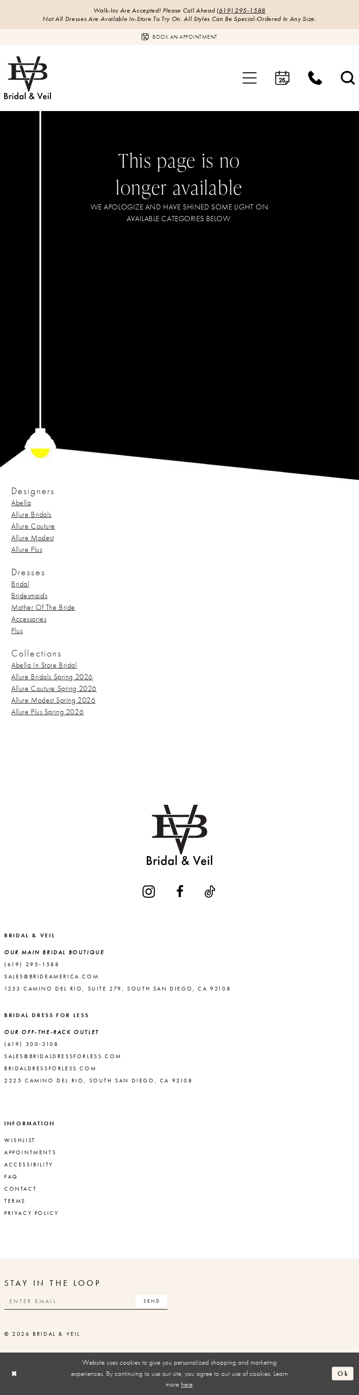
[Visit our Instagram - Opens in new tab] (150, 891)
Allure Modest (32, 538)
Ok (343, 1373)
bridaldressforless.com (50, 1068)
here (187, 1384)
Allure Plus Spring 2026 (47, 712)
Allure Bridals (31, 514)
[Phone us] (315, 78)
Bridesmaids (29, 595)
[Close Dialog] (14, 1374)
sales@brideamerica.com (51, 976)
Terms (15, 1201)
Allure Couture (33, 526)
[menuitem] (249, 78)
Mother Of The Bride (43, 607)
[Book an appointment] (282, 78)
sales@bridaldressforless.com (63, 1056)
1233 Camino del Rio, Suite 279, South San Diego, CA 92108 (117, 988)
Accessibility (28, 1164)
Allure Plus (26, 549)
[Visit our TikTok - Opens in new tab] (210, 891)
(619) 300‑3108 (31, 1044)
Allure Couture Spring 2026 (54, 688)
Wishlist (20, 1140)
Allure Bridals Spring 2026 (52, 677)
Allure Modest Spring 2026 (53, 700)
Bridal (20, 584)
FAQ (11, 1176)
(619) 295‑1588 (241, 10)
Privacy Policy (31, 1213)
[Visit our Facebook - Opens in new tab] (180, 891)
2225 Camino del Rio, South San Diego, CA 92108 (98, 1080)
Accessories (28, 619)
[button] (249, 78)
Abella (21, 503)
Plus (16, 630)
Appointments (30, 1152)
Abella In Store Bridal (44, 665)
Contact (20, 1189)
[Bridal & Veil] (27, 77)
